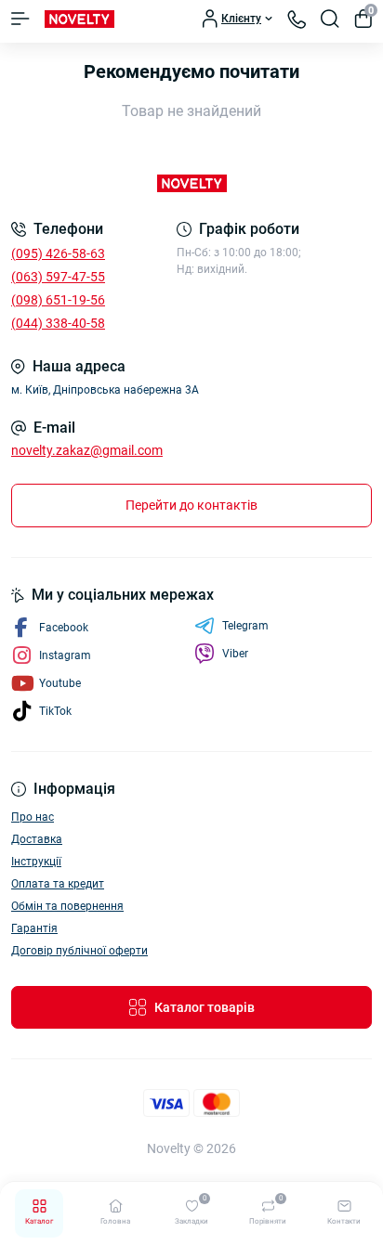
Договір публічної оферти (79, 950)
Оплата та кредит (57, 883)
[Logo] (79, 18)
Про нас (32, 817)
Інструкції (36, 861)
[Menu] (20, 18)
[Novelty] (191, 183)
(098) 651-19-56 (58, 299)
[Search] (330, 18)
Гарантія (34, 928)
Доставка (36, 839)
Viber (235, 653)
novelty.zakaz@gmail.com (87, 450)
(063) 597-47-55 (58, 276)
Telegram (245, 625)
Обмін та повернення (67, 906)
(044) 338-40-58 (58, 323)
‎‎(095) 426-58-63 (58, 253)
